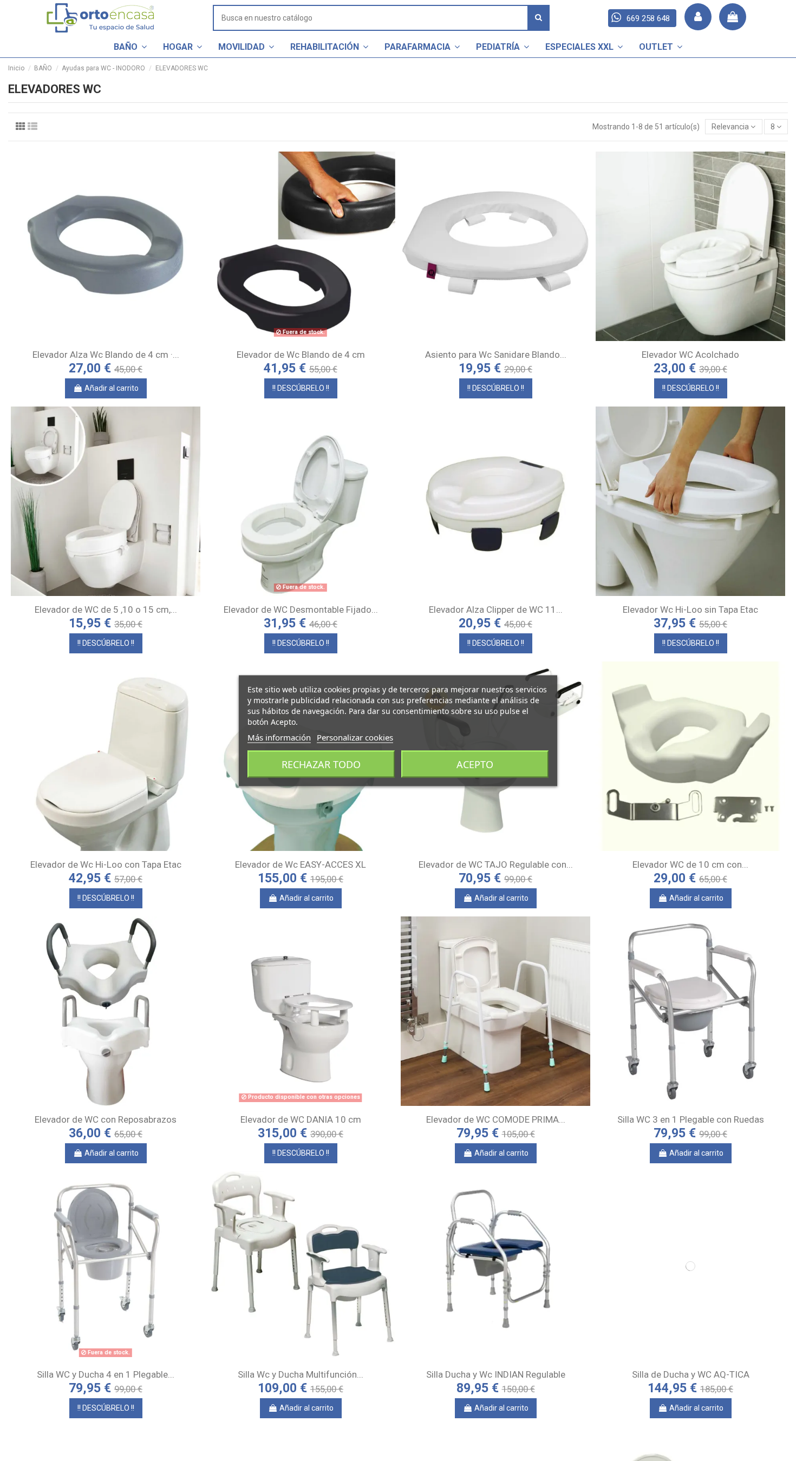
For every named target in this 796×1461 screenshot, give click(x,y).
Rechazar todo (321, 763)
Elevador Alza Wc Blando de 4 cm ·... (105, 354)
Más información (279, 736)
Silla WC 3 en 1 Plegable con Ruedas (690, 1119)
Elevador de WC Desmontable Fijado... (301, 609)
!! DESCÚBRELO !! (300, 388)
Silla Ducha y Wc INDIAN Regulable (495, 1374)
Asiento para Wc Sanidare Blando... (495, 354)
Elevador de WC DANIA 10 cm (300, 1119)
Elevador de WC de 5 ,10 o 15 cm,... (106, 609)
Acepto (474, 763)
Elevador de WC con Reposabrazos (106, 1119)
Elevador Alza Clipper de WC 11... (496, 609)
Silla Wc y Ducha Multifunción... (300, 1374)
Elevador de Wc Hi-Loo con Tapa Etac (105, 864)
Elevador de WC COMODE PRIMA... (495, 1119)
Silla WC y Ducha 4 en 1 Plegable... (105, 1374)
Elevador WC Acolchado (690, 354)
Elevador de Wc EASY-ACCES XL (300, 864)
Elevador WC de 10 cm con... (690, 864)
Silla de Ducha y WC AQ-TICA (690, 1374)
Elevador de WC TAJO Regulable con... (496, 864)
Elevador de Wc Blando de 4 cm (301, 354)
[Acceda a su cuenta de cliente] (698, 16)
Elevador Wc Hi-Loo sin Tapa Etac (690, 609)
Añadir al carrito (111, 388)
